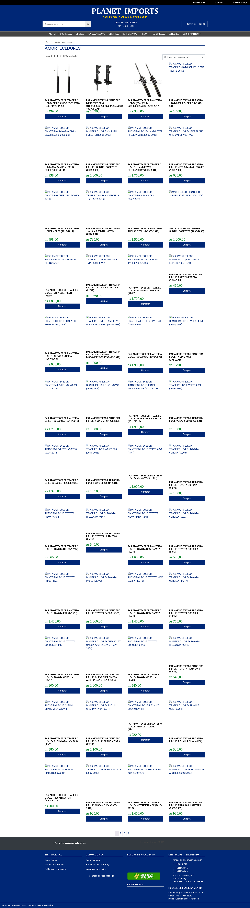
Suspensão (55, 42)
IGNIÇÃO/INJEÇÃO (97, 34)
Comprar (62, 116)
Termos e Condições (54, 864)
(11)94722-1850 (180, 868)
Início (47, 42)
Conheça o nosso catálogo (101, 876)
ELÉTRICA (114, 34)
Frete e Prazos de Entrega (98, 864)
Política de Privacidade (55, 869)
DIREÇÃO (80, 34)
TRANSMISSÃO (158, 34)
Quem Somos (51, 860)
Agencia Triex (59, 905)
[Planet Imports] (125, 13)
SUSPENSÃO (66, 34)
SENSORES (174, 34)
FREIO (144, 34)
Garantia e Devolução (96, 869)
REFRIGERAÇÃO (130, 34)
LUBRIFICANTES (191, 34)
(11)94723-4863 (180, 871)
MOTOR (53, 34)
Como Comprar (93, 860)
